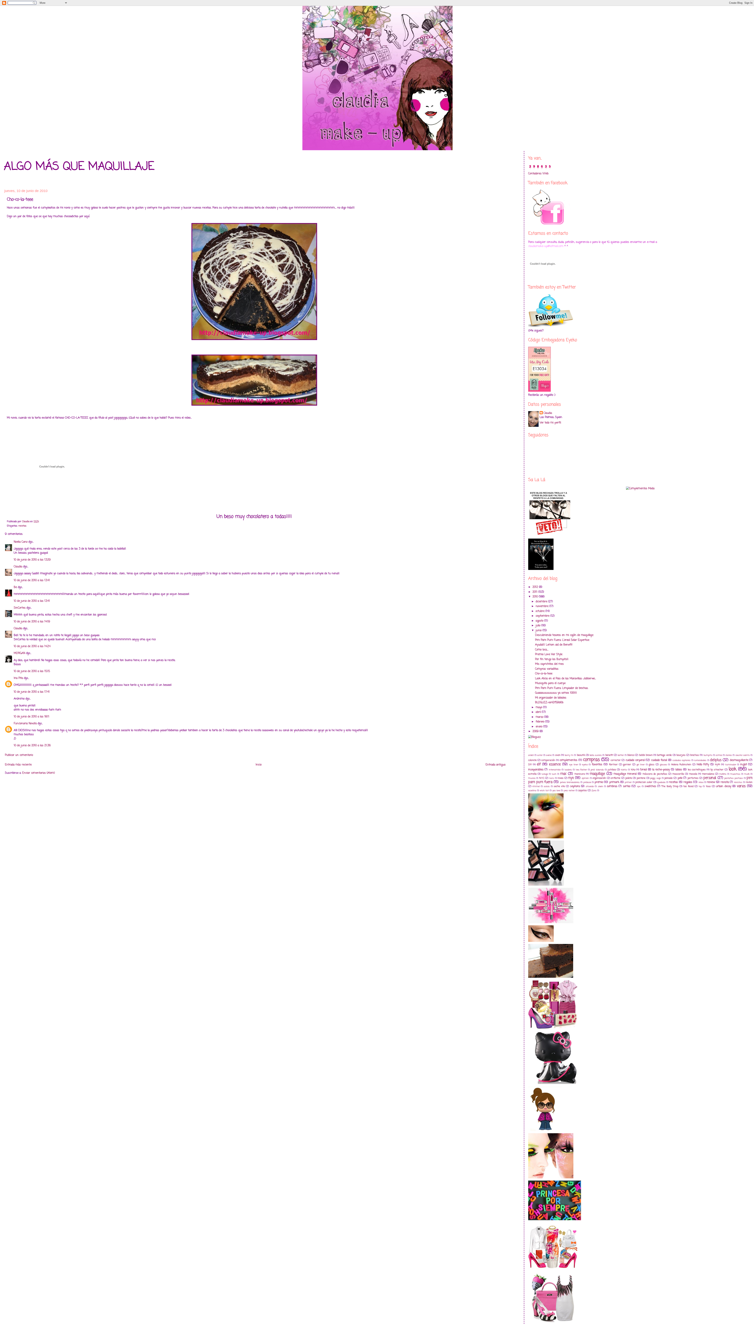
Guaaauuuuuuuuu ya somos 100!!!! (556, 693)
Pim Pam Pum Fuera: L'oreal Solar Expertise (562, 640)
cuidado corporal (635, 760)
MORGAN (19, 653)
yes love (556, 790)
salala (547, 786)
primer (628, 782)
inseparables (536, 770)
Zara (594, 790)
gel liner (641, 764)
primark (614, 782)
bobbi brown (646, 755)
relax (701, 782)
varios (741, 786)
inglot (743, 765)
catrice (719, 755)
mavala (693, 774)
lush (554, 774)
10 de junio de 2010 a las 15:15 (32, 671)
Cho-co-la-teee (543, 674)
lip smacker (717, 770)
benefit (609, 755)
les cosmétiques (697, 770)
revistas (738, 782)
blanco (630, 755)
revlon (749, 782)
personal (709, 778)
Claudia (18, 567)
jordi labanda (597, 769)
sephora (575, 786)
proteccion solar (643, 782)
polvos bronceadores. (570, 782)
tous (708, 786)
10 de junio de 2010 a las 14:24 (32, 646)
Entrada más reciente (18, 765)
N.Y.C (541, 778)
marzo (540, 717)
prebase (587, 782)
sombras (612, 786)
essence (555, 764)
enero (539, 727)
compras (591, 759)
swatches (650, 786)
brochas (694, 755)
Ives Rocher (581, 769)
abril (539, 712)
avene (549, 755)
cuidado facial (659, 760)
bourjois (680, 755)
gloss (651, 764)
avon (557, 755)
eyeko (585, 764)
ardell (531, 755)
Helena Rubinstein (681, 764)
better (621, 755)
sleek (600, 786)
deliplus (715, 760)
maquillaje (597, 773)
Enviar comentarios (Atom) (38, 773)
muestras (735, 774)
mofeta (722, 774)
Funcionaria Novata (25, 724)
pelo (680, 778)
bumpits (708, 755)
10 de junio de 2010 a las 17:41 (32, 692)
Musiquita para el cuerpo (550, 683)
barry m (569, 755)
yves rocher (569, 790)
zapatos (582, 790)
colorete (532, 760)
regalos (688, 782)
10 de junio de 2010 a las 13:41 (32, 580)
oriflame (615, 778)
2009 (536, 731)
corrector (616, 760)
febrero (540, 722)
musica (531, 778)
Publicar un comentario (19, 755)
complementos (568, 760)
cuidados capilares (681, 760)
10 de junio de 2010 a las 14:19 (32, 622)
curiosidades (700, 760)
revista (725, 782)
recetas (22, 526)
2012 (536, 587)
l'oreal (643, 770)
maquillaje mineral (625, 774)
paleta (628, 778)
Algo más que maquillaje (79, 166)
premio (599, 782)
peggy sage (655, 778)
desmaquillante (739, 760)
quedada (661, 782)
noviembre (542, 606)
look (733, 769)
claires (729, 755)
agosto (540, 621)
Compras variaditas (546, 669)
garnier (627, 764)
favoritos (597, 765)
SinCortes (20, 608)
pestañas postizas (733, 778)
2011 (535, 592)
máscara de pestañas (654, 774)
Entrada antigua (495, 765)
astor (540, 755)
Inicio (259, 765)
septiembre (543, 616)
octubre (540, 611)
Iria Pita (18, 678)
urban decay (723, 786)
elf (539, 764)
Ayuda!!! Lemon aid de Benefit (553, 645)
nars (551, 778)
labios (678, 770)
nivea (560, 778)
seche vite (559, 786)
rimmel (536, 786)
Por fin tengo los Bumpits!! (551, 659)
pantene (641, 778)
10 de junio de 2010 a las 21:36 (32, 746)
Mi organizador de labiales (550, 698)
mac (563, 773)
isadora (568, 769)
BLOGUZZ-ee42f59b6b (549, 703)
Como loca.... (541, 650)
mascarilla (678, 774)
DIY (530, 764)
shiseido (590, 786)
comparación (548, 760)
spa (639, 786)
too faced (688, 786)
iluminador (730, 764)
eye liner (573, 764)
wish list (544, 790)
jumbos (612, 770)
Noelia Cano (20, 542)
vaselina (532, 790)
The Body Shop (670, 786)
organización (599, 778)
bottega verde (664, 755)
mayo (539, 707)
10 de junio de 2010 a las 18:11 (31, 717)
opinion (585, 778)
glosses (663, 764)
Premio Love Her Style (548, 654)
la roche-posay (661, 770)
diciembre (542, 602)
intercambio (555, 769)
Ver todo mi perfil (550, 423)
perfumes (693, 778)
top (700, 786)
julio (538, 626)
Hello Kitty (703, 765)
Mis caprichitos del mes (549, 664)
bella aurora (596, 755)
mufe (746, 774)
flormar (613, 764)
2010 (536, 597)
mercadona (708, 774)
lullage (545, 774)
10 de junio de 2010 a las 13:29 (32, 560)
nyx (571, 778)
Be (15, 587)
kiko (633, 770)
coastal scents (743, 755)
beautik (581, 755)
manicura (579, 774)
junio (539, 630)
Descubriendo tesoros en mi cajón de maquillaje (564, 635)
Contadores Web (538, 174)
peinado (668, 778)
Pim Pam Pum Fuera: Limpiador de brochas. (561, 688)
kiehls (624, 769)
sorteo (626, 786)
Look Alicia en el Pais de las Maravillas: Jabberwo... (565, 679)
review (711, 782)
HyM (717, 764)
